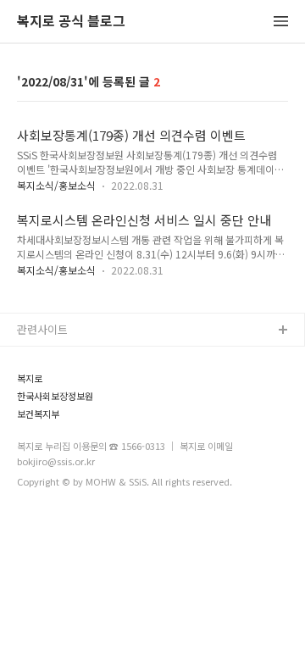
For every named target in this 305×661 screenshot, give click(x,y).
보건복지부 (38, 413)
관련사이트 (42, 329)
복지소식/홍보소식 (56, 185)
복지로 (29, 378)
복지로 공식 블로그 (71, 22)
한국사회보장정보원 (55, 396)
